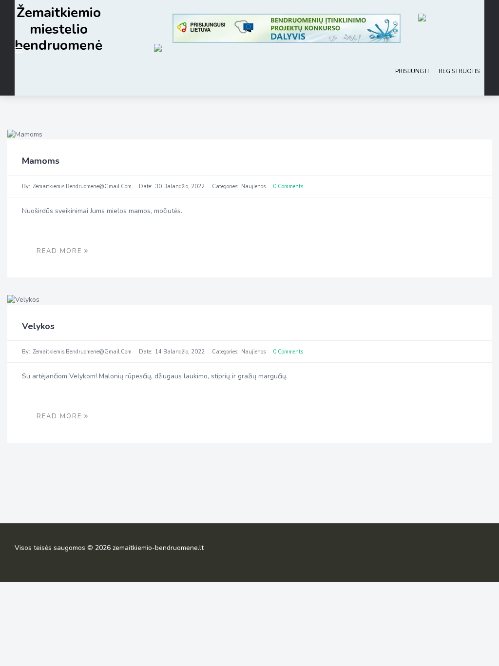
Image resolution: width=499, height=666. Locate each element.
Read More (60, 251)
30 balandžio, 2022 (180, 186)
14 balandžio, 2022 (180, 351)
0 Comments (288, 186)
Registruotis (459, 71)
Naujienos (253, 186)
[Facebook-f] (477, 550)
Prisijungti (412, 71)
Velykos (38, 326)
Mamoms (40, 161)
